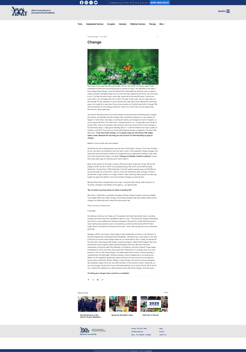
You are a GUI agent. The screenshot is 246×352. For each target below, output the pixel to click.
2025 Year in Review (151, 315)
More (162, 24)
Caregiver (111, 24)
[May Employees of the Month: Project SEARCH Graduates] (92, 304)
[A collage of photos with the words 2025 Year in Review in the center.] (154, 304)
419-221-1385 (142, 328)
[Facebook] (82, 2)
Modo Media (148, 351)
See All (166, 292)
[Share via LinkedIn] (98, 280)
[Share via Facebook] (88, 280)
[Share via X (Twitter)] (93, 280)
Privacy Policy (134, 351)
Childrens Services (137, 24)
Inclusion (122, 24)
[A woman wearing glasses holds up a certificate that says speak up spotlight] (123, 304)
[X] (91, 2)
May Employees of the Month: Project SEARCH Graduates (90, 316)
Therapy (152, 24)
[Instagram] (86, 2)
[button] (222, 11)
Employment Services (94, 24)
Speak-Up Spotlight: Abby (122, 315)
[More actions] (157, 37)
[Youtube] (96, 2)
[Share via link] (102, 280)
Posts (80, 24)
